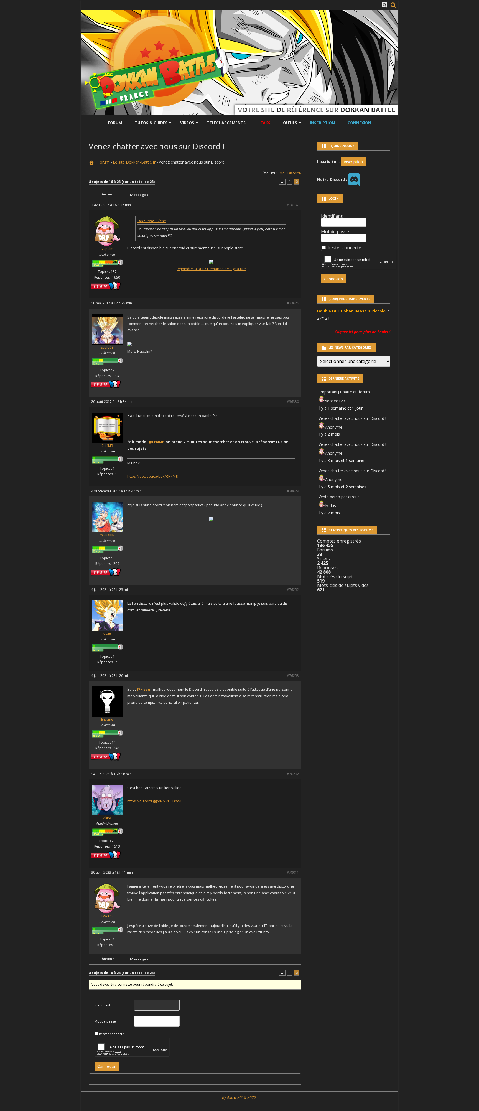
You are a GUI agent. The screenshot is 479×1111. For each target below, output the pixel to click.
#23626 (293, 303)
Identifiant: (103, 1005)
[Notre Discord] (384, 5)
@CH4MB (156, 441)
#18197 (293, 204)
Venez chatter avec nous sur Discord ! (352, 418)
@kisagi (144, 689)
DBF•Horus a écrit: (151, 220)
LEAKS (264, 122)
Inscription (322, 122)
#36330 (293, 401)
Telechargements (226, 122)
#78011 (293, 872)
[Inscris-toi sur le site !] (353, 161)
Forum (115, 122)
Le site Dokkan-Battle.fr (134, 162)
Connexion (359, 122)
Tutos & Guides (151, 122)
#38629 (293, 491)
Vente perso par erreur (339, 496)
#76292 (293, 774)
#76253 (293, 675)
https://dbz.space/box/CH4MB (152, 476)
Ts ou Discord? (289, 173)
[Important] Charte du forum (344, 392)
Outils (290, 122)
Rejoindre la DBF (190, 268)
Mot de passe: (106, 1021)
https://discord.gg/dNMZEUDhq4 (154, 801)
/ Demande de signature (225, 268)
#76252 (293, 589)
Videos (187, 122)
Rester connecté (111, 1034)
